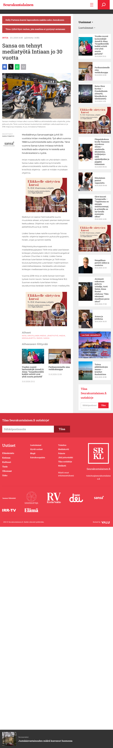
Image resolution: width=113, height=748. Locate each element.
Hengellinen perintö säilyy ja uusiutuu (102, 262)
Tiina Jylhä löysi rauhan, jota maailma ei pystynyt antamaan (35, 29)
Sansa (46, 338)
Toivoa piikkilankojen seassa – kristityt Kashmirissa (101, 369)
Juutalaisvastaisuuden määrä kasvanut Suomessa (45, 740)
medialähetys (29, 338)
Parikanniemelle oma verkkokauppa (59, 368)
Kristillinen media (37, 336)
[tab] (86, 22)
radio (39, 338)
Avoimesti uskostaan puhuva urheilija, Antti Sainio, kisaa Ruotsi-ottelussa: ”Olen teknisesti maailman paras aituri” (102, 290)
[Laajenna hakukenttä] (104, 4)
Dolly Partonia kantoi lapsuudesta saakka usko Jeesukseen (35, 20)
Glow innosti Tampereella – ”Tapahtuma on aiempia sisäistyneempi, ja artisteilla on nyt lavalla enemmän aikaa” (102, 206)
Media (62, 336)
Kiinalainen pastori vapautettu (100, 180)
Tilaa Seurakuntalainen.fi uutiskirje (94, 393)
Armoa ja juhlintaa (99, 317)
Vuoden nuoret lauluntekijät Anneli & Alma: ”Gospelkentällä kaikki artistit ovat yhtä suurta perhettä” (33, 372)
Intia (5, 37)
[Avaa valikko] (91, 4)
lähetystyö (52, 336)
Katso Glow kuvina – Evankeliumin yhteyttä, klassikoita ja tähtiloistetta (101, 92)
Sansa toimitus (8, 136)
